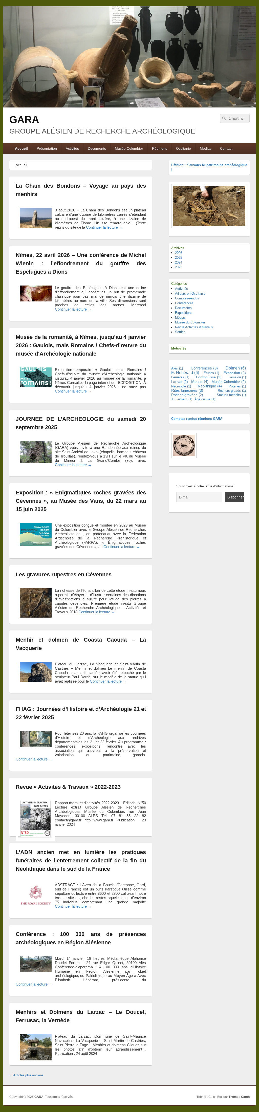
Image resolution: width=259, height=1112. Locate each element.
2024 (178, 262)
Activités (72, 148)
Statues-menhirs (231, 395)
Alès (177, 368)
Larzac (179, 382)
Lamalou (237, 377)
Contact (226, 148)
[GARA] (129, 106)
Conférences (184, 303)
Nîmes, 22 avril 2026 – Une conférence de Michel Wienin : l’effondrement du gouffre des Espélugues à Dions (81, 263)
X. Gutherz (181, 399)
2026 (178, 253)
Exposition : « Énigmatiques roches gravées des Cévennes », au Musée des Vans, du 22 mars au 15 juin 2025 (81, 500)
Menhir (199, 381)
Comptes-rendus (187, 298)
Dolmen (236, 368)
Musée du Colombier (190, 322)
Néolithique (210, 386)
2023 (178, 267)
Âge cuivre (205, 399)
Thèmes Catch (239, 1097)
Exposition (235, 373)
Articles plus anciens (26, 1075)
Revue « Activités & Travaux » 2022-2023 (68, 787)
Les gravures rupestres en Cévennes (64, 574)
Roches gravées (187, 395)
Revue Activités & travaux (194, 327)
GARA (24, 119)
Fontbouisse (209, 377)
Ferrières (180, 377)
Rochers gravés (232, 391)
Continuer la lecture (104, 227)
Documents (97, 148)
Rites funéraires (187, 390)
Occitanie (183, 148)
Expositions (183, 313)
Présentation (47, 148)
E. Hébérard (185, 372)
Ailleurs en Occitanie (190, 293)
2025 (178, 257)
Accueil (21, 148)
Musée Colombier (129, 148)
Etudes (211, 373)
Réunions (159, 148)
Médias (205, 148)
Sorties (180, 332)
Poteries (237, 386)
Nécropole (181, 386)
